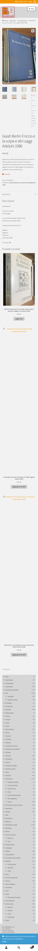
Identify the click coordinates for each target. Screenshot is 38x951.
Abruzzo (10, 907)
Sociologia (8, 887)
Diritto (7, 732)
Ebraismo (10, 867)
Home (6, 20)
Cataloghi (11, 696)
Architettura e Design (11, 690)
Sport (7, 891)
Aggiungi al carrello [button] (19, 487)
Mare (6, 815)
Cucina (7, 723)
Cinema (7, 716)
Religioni (8, 861)
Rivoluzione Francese (14, 897)
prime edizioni (9, 854)
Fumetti (7, 762)
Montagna (8, 828)
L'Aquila (10, 910)
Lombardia (11, 917)
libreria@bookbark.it (22, 2)
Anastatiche (9, 680)
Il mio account (6, 947)
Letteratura (12, 20)
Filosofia (8, 755)
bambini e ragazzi (13, 782)
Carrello (29, 946)
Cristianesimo (12, 864)
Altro (6, 676)
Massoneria (8, 818)
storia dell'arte (10, 900)
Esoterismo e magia (11, 746)
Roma (7, 874)
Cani (9, 841)
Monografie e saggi (11, 825)
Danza (7, 726)
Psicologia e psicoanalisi (13, 858)
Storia (7, 894)
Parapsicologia (10, 844)
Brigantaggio (9, 713)
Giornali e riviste (10, 769)
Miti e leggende (12, 798)
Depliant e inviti (12, 700)
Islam (9, 871)
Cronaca (7, 719)
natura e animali (10, 835)
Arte (6, 693)
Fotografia (8, 759)
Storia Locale (9, 904)
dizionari (8, 736)
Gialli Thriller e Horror (14, 795)
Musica (7, 831)
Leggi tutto (19, 319)
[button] (32, 30)
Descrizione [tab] (6, 194)
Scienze (7, 881)
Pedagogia (8, 848)
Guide (7, 772)
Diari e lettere (9, 729)
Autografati (9, 706)
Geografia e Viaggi (11, 765)
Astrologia (8, 703)
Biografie (8, 709)
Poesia (10, 802)
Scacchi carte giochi (11, 877)
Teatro (7, 920)
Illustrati (8, 775)
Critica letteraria (22, 20)
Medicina (8, 821)
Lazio (9, 914)
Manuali (7, 811)
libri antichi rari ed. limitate (13, 805)
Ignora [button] (4, 941)
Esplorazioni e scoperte (12, 749)
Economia (8, 739)
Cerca (19, 947)
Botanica (10, 838)
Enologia (8, 742)
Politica (7, 851)
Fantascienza (12, 788)
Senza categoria (10, 884)
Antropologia (9, 683)
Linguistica (8, 808)
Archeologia (9, 686)
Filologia (8, 752)
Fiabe (9, 792)
